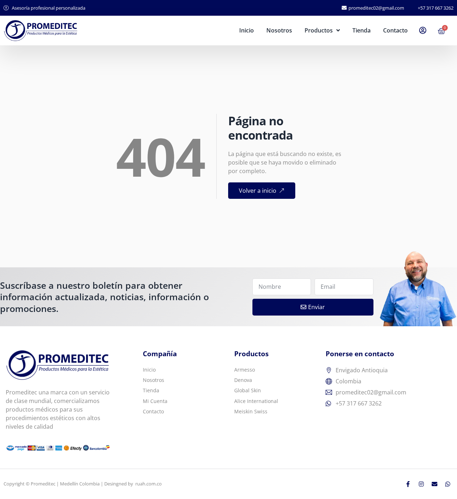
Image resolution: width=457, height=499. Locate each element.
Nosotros (279, 30)
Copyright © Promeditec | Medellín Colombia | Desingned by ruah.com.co (83, 483)
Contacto (395, 30)
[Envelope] (434, 484)
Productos (319, 30)
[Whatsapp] (447, 484)
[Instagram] (421, 484)
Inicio (246, 30)
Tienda (361, 30)
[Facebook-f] (408, 484)
